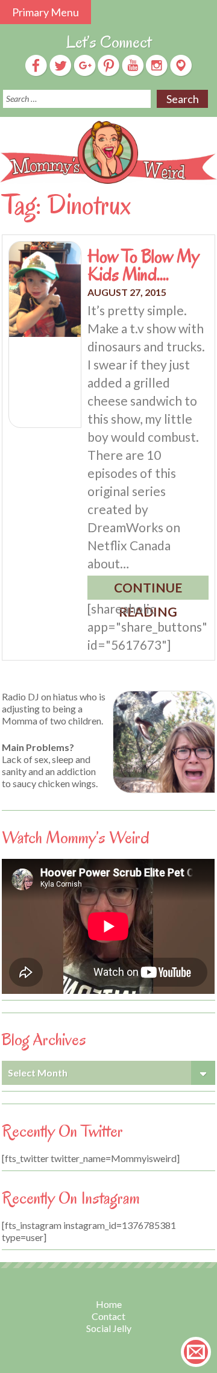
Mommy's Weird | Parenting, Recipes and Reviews (108, 152)
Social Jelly (108, 1328)
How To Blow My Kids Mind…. (143, 265)
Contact (108, 1316)
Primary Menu (45, 12)
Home (109, 1304)
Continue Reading (148, 590)
